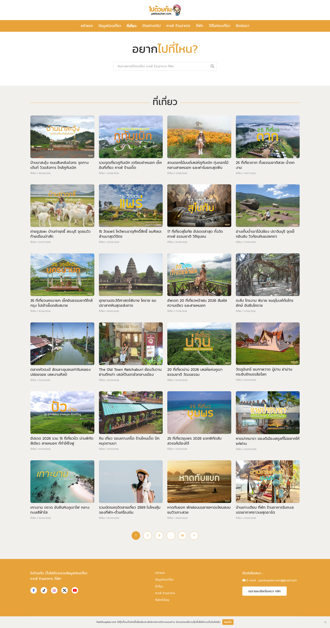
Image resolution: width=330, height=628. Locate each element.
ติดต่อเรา (242, 25)
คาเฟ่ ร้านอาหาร (178, 25)
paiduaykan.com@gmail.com (278, 580)
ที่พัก (199, 25)
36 (182, 535)
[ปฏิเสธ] (325, 622)
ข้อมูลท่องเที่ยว (110, 25)
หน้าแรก (87, 25)
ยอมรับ (228, 622)
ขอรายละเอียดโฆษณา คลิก (264, 591)
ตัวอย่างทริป (151, 25)
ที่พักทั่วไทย (162, 600)
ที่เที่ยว (132, 25)
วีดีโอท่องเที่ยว (219, 25)
